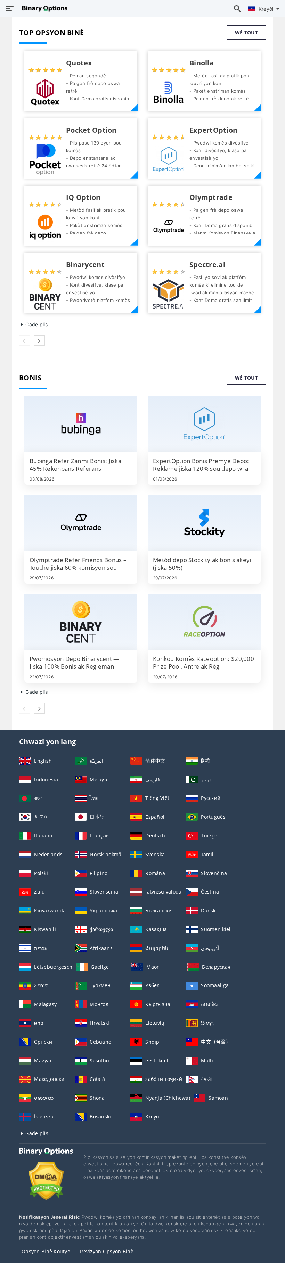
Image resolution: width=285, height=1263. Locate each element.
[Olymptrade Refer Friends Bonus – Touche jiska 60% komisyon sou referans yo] (80, 523)
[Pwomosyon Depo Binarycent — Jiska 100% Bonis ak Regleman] (80, 622)
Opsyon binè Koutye (46, 1251)
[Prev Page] (24, 340)
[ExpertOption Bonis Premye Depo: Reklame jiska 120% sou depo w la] (204, 424)
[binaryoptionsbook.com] (43, 9)
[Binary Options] (46, 1158)
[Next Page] (39, 340)
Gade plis (36, 324)
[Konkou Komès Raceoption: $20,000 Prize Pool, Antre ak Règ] (204, 622)
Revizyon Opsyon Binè (106, 1251)
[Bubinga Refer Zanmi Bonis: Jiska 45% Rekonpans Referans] (80, 424)
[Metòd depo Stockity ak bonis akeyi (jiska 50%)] (204, 523)
